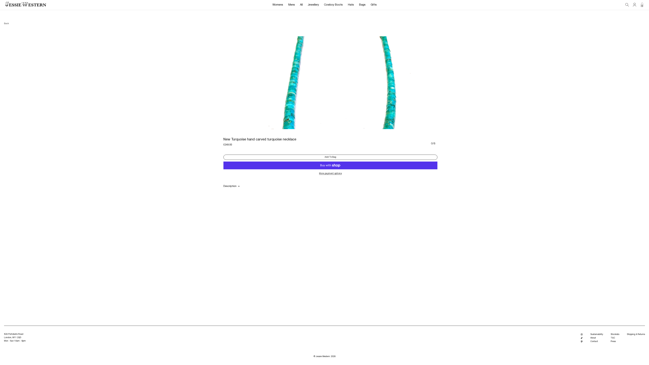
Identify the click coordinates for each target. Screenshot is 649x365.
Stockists (615, 334)
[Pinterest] (582, 341)
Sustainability (596, 334)
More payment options (330, 173)
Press (613, 341)
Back (6, 24)
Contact (594, 341)
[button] (278, 4)
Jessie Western (323, 356)
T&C (613, 338)
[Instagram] (582, 334)
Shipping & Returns (636, 334)
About (593, 338)
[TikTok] (582, 338)
